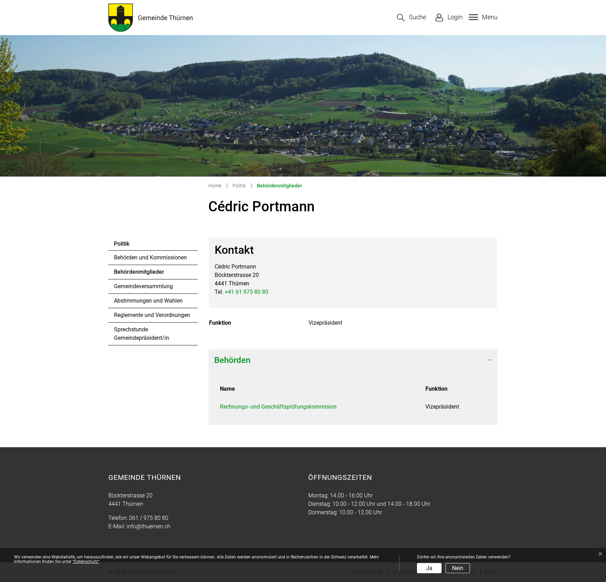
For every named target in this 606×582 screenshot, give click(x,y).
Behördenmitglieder (139, 274)
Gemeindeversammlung (143, 286)
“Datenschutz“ (86, 561)
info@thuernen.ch (148, 526)
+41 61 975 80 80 (246, 292)
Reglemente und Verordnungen (152, 315)
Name (227, 388)
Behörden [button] (232, 360)
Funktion (436, 388)
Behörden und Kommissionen (150, 257)
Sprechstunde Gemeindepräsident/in (141, 333)
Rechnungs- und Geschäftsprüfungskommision (278, 406)
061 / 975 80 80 (148, 518)
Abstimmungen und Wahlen (148, 300)
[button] (411, 18)
